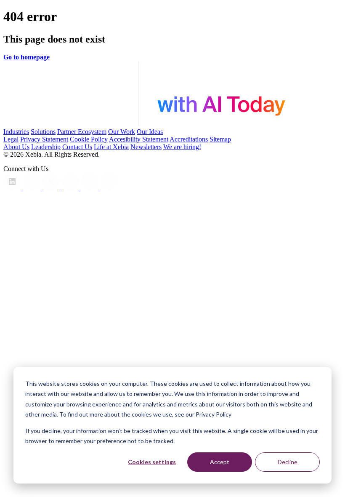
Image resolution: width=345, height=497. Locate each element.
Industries (16, 131)
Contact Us (77, 146)
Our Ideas (150, 131)
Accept (219, 461)
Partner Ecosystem (81, 131)
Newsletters (146, 146)
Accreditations (189, 139)
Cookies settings (152, 461)
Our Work (121, 131)
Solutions (43, 131)
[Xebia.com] (172, 124)
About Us (16, 146)
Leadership (46, 146)
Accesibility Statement (138, 139)
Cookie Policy (89, 139)
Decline (287, 461)
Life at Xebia (111, 146)
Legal (11, 139)
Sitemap (220, 139)
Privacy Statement (44, 139)
